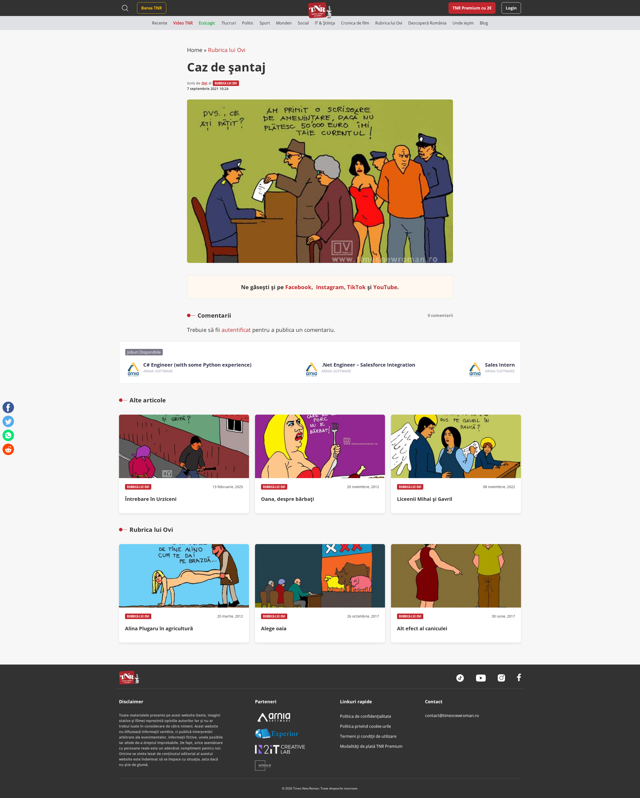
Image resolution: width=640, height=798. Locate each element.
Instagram (330, 287)
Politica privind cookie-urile (365, 726)
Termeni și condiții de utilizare (368, 736)
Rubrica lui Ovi (227, 49)
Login (511, 8)
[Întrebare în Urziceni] (184, 464)
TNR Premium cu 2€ (472, 8)
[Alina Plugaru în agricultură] (184, 593)
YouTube (385, 287)
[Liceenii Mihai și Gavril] (456, 464)
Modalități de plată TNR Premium (371, 746)
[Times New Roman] (320, 10)
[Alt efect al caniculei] (456, 593)
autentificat (236, 329)
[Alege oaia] (320, 593)
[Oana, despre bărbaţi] (320, 464)
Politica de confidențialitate (365, 716)
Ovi (204, 83)
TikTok (356, 287)
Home (194, 49)
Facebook (298, 287)
